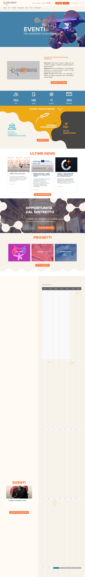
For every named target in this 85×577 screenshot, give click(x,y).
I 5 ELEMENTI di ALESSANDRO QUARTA (17, 500)
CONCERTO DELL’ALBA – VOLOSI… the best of (78, 293)
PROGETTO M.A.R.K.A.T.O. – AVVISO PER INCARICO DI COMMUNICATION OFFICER (41, 175)
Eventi (31, 7)
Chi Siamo (38, 3)
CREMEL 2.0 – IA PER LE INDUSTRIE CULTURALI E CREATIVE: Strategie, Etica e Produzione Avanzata (65, 175)
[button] (58, 3)
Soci (9, 7)
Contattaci (43, 3)
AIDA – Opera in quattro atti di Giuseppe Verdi (72, 363)
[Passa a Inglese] (49, 3)
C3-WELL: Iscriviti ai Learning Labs (17, 173)
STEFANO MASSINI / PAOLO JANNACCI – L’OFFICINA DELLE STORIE (55, 503)
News (26, 7)
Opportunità (20, 7)
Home (33, 3)
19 (54, 498)
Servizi (5, 7)
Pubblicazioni (37, 7)
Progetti (14, 7)
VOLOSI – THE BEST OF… (50, 362)
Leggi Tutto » (12, 184)
